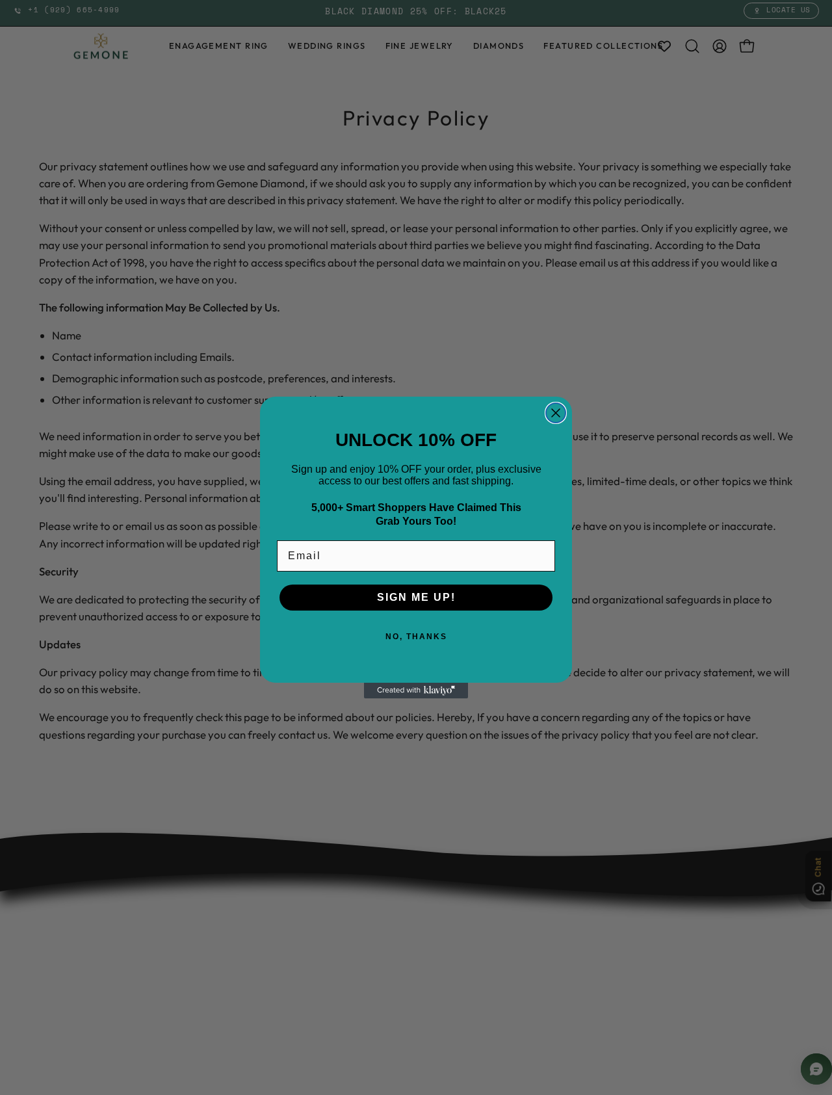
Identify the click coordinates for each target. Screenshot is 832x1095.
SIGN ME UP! (416, 597)
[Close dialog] (556, 413)
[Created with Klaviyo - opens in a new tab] (416, 690)
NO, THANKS (416, 636)
